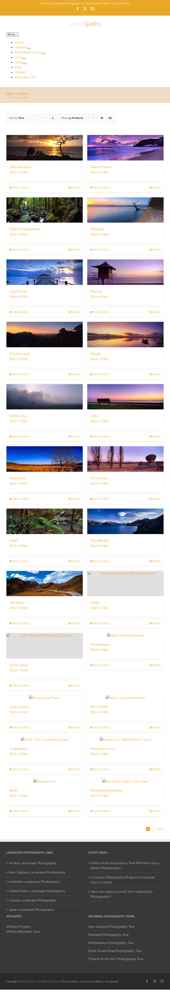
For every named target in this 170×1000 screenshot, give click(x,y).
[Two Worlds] (125, 521)
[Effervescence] (44, 147)
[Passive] (125, 272)
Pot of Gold (99, 707)
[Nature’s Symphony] (44, 210)
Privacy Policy (70, 981)
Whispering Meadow (106, 791)
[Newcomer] (44, 459)
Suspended (18, 749)
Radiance (97, 229)
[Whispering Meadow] (125, 781)
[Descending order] (53, 118)
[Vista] (125, 397)
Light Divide (18, 291)
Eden (13, 541)
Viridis (95, 603)
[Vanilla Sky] (44, 397)
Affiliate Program (18, 927)
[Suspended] (44, 739)
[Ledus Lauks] (44, 697)
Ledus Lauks (19, 707)
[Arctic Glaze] (44, 646)
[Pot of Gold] (125, 697)
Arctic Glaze (19, 665)
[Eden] (44, 521)
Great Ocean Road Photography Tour (115, 951)
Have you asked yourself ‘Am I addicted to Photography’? (122, 894)
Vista (94, 416)
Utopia (95, 354)
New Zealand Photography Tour (111, 927)
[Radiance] (125, 210)
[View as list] (110, 118)
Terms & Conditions (91, 981)
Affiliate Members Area (23, 932)
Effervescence (20, 167)
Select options (20, 187)
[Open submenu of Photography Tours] (43, 53)
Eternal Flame (101, 167)
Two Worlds (99, 541)
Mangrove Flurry (103, 749)
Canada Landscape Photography (33, 900)
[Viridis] (125, 583)
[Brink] (44, 781)
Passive (96, 291)
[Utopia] (125, 334)
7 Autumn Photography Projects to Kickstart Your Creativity (123, 880)
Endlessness (99, 645)
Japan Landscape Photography (31, 910)
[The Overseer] (44, 334)
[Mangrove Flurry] (125, 739)
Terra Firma (99, 478)
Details (75, 187)
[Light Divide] (44, 272)
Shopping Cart (25, 77)
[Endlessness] (125, 635)
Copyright (12, 981)
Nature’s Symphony (25, 229)
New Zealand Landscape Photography (37, 872)
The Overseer (20, 354)
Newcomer (18, 478)
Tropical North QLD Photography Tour (115, 959)
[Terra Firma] (125, 459)
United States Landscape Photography (37, 891)
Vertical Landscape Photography (32, 863)
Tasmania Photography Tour (108, 935)
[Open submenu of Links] (24, 58)
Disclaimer (111, 981)
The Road (17, 603)
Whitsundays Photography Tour (111, 943)
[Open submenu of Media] (25, 63)
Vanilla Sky (18, 416)
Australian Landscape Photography (34, 882)
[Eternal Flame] (125, 147)
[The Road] (44, 583)
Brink (13, 791)
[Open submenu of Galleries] (29, 48)
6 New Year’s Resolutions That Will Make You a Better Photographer (125, 865)
